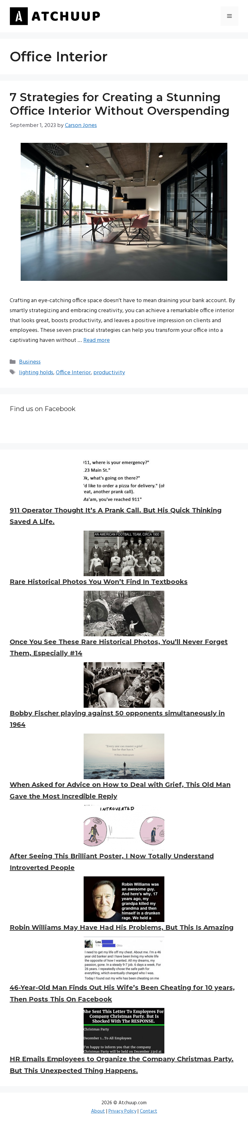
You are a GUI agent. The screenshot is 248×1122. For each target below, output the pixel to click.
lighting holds (36, 372)
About (98, 1111)
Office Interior (73, 372)
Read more (96, 340)
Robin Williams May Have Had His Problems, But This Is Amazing (121, 927)
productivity (109, 372)
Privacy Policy (122, 1111)
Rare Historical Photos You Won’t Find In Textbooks (99, 582)
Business (30, 362)
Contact (148, 1111)
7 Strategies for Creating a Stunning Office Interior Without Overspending (120, 104)
